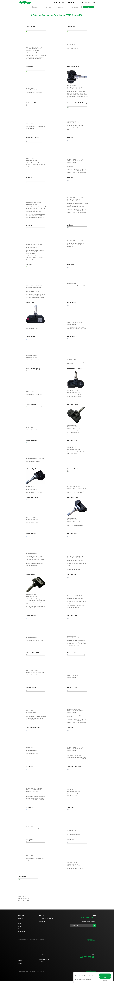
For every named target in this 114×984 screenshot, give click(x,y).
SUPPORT (69, 2)
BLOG (81, 2)
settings (89, 979)
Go (88, 7)
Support (20, 923)
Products (20, 918)
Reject (105, 977)
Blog (19, 928)
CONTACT (76, 2)
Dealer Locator (21, 931)
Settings (105, 980)
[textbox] (38, 7)
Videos (20, 921)
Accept (105, 974)
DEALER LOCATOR (90, 2)
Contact (20, 926)
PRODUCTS (57, 2)
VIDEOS (63, 2)
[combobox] (38, 7)
